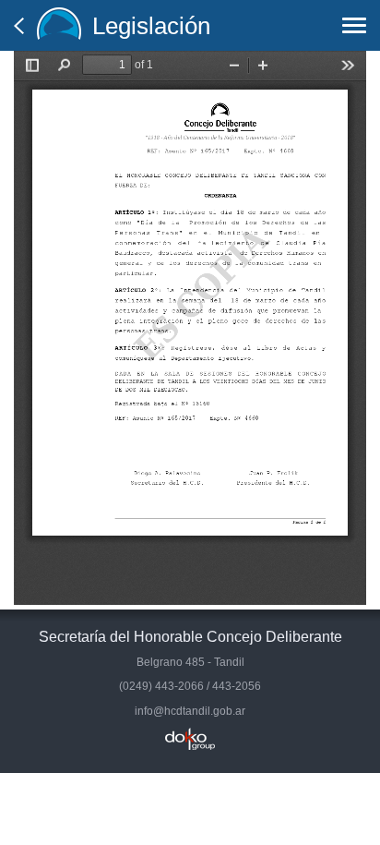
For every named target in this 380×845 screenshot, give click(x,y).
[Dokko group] (190, 739)
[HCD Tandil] (59, 25)
